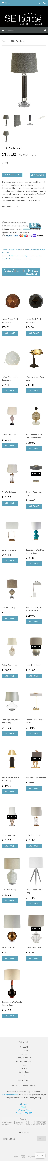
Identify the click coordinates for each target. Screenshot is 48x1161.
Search (24, 1068)
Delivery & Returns (24, 1061)
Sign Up (41, 1139)
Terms (24, 1075)
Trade (24, 1065)
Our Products (24, 1072)
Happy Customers (24, 1058)
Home (4, 41)
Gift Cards (24, 1054)
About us (24, 1050)
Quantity (5, 162)
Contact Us (24, 1047)
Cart (44, 3)
